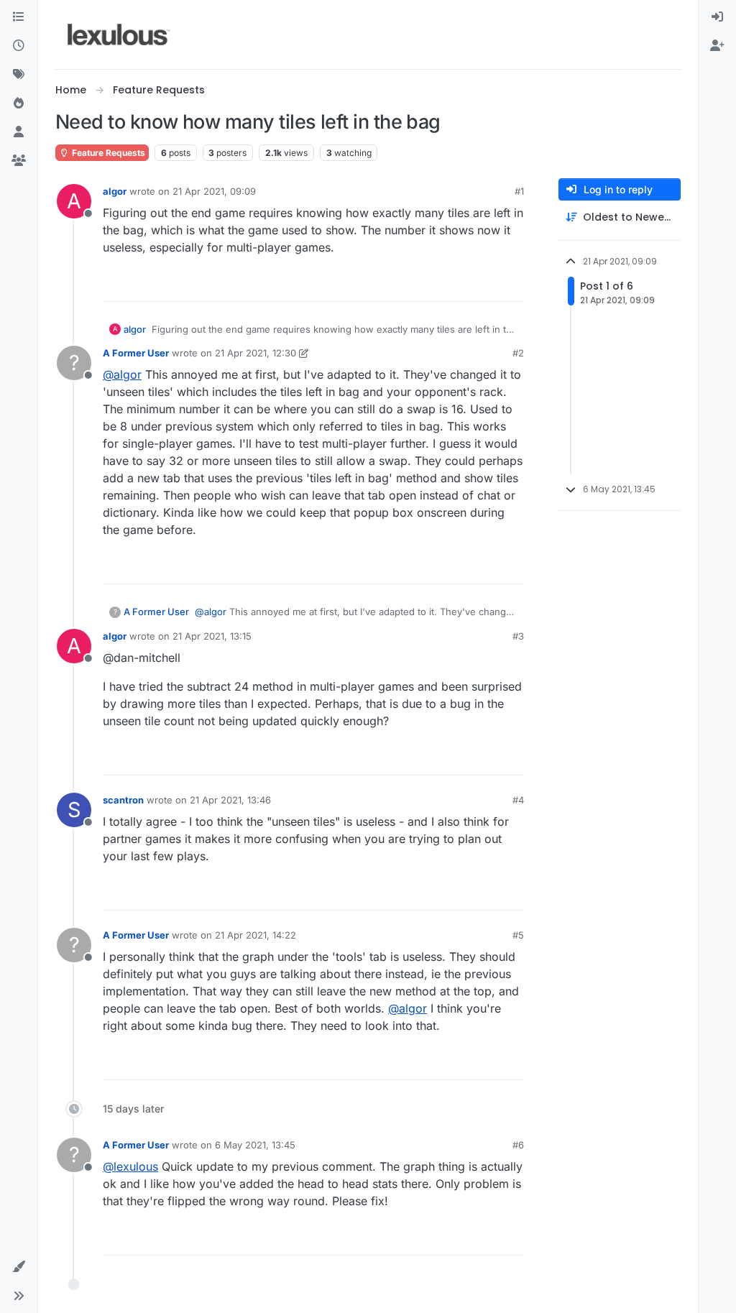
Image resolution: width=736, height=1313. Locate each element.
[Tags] (19, 74)
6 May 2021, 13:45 (255, 1145)
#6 (518, 1145)
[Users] (19, 132)
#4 (518, 800)
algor (114, 191)
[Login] (717, 17)
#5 (518, 935)
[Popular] (19, 103)
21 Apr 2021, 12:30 (255, 353)
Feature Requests (107, 152)
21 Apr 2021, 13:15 (212, 636)
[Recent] (19, 45)
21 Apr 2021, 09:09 (214, 191)
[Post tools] (512, 284)
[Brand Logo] (119, 34)
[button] (19, 1267)
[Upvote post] (460, 284)
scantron (123, 800)
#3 (518, 636)
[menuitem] (717, 17)
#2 (518, 353)
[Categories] (19, 17)
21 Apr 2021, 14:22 (255, 935)
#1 (519, 191)
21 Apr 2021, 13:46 (230, 800)
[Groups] (19, 160)
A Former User (136, 353)
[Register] (717, 45)
